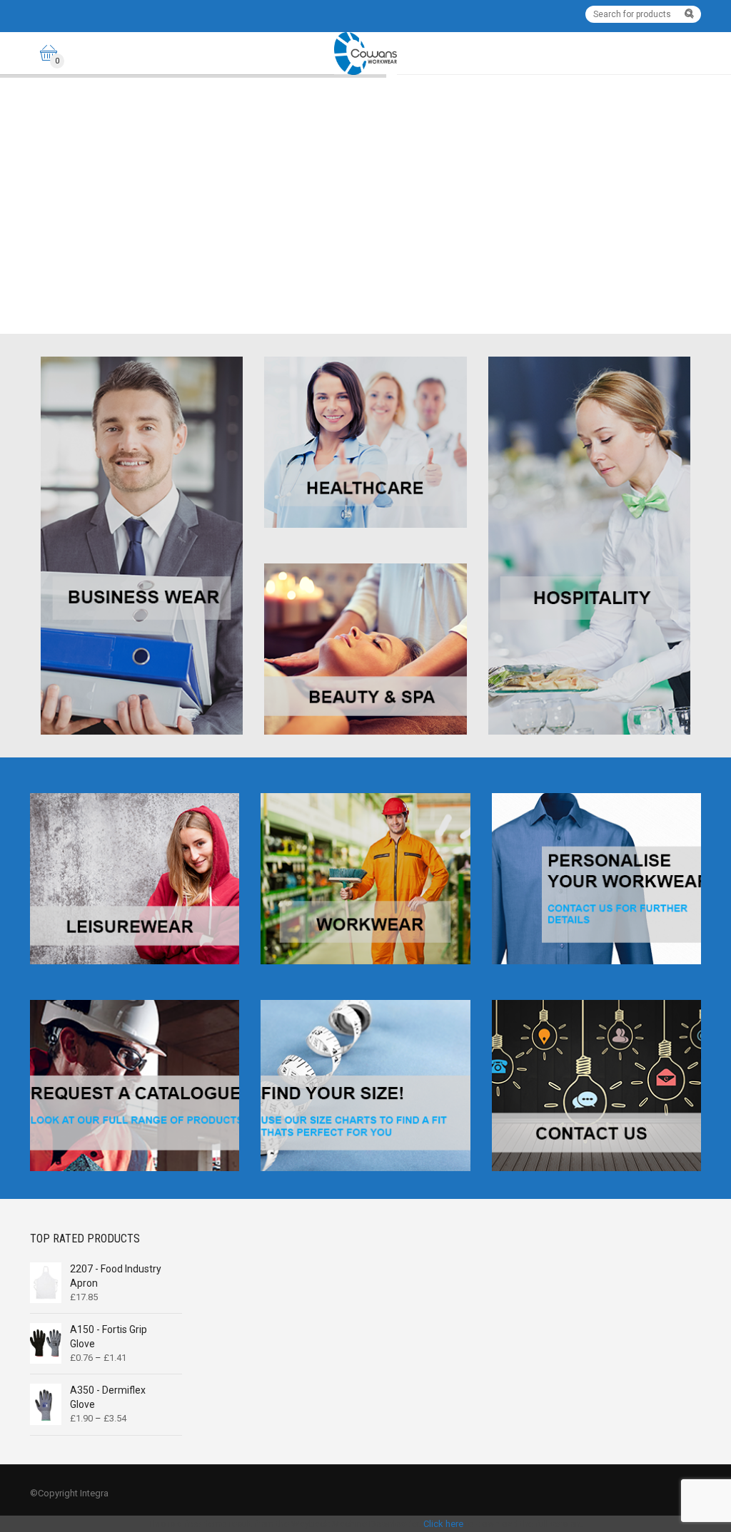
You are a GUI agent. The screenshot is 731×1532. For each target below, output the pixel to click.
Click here (443, 1523)
